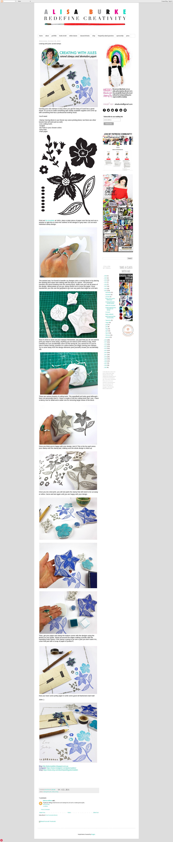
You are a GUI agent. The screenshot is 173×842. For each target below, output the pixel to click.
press (127, 36)
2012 (105, 352)
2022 (105, 284)
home (41, 36)
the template (49, 220)
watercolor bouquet (110, 305)
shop (93, 36)
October (108, 296)
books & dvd (62, 36)
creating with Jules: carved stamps (110, 302)
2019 (105, 290)
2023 (105, 282)
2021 (105, 286)
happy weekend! (109, 314)
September (108, 320)
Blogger (93, 834)
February (108, 335)
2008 (105, 361)
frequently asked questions (106, 36)
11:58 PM (45, 806)
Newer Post (42, 812)
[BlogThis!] (63, 790)
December (108, 292)
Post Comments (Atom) (51, 815)
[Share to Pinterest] (68, 790)
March (107, 333)
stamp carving (55, 791)
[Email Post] (58, 789)
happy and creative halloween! (110, 299)
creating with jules (47, 791)
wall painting (46, 804)
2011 (105, 354)
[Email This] (62, 790)
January (108, 337)
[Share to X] (65, 790)
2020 (105, 288)
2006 (105, 365)
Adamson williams (47, 800)
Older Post (95, 812)
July (107, 324)
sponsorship (120, 36)
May (107, 328)
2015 (105, 346)
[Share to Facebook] (67, 790)
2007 (105, 363)
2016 (105, 344)
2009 (105, 359)
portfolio (54, 36)
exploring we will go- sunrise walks (110, 317)
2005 (105, 367)
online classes (73, 36)
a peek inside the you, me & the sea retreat (110, 309)
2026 (105, 275)
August (107, 322)
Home (69, 812)
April (107, 331)
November (108, 294)
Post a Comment (45, 809)
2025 (105, 278)
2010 (105, 356)
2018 (105, 340)
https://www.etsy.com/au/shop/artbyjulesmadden (60, 770)
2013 (105, 350)
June (107, 326)
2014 (105, 348)
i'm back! (107, 312)
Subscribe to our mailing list (113, 116)
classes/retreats (85, 36)
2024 (105, 280)
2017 (105, 342)
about (47, 36)
